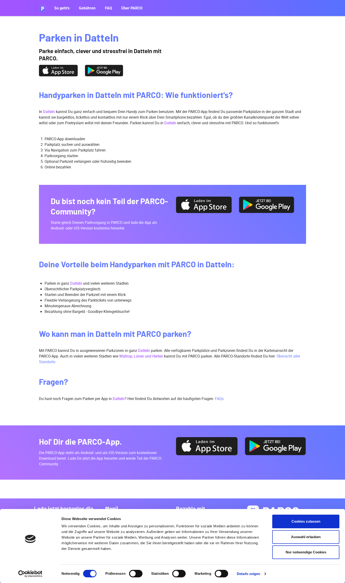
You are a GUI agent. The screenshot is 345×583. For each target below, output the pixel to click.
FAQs (219, 398)
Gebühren (87, 8)
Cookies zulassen (305, 521)
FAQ (108, 8)
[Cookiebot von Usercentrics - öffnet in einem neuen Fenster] (30, 573)
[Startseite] (44, 8)
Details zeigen (248, 574)
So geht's (61, 8)
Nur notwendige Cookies (306, 552)
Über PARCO (131, 8)
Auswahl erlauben (306, 537)
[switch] (135, 573)
